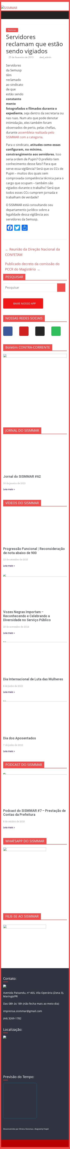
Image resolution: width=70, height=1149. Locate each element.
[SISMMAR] (9, 8)
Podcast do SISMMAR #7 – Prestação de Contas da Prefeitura (34, 813)
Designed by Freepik (42, 1129)
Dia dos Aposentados (19, 738)
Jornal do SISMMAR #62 (22, 476)
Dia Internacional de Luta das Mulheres (33, 679)
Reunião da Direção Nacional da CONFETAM (32, 252)
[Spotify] (56, 331)
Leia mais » (9, 489)
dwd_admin (45, 57)
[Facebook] (8, 331)
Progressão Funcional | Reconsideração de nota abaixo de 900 (34, 551)
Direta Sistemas (26, 1129)
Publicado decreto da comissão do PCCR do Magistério (32, 266)
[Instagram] (40, 331)
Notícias (12, 30)
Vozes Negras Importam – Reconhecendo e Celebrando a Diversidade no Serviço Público (27, 616)
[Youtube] (24, 331)
